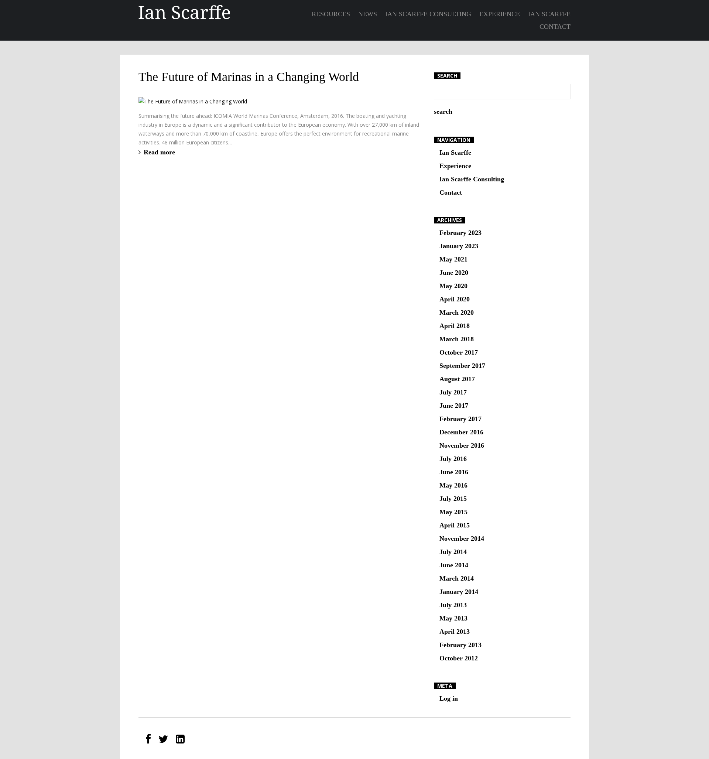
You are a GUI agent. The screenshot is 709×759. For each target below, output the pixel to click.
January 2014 (458, 591)
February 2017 (460, 419)
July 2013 (453, 605)
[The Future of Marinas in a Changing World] (192, 101)
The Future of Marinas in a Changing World (248, 76)
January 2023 (458, 246)
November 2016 (461, 445)
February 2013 (460, 645)
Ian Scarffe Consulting (428, 14)
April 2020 (454, 299)
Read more (159, 152)
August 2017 (457, 379)
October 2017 (458, 352)
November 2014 (461, 538)
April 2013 (454, 631)
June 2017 (453, 405)
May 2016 (453, 485)
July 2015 (453, 498)
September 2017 (462, 365)
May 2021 (453, 259)
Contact (555, 26)
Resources (331, 14)
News (367, 14)
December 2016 (461, 432)
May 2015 (453, 512)
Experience (499, 14)
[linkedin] (180, 739)
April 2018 (454, 325)
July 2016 (453, 458)
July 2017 (453, 392)
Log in (448, 698)
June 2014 (453, 565)
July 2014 (453, 551)
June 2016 (453, 472)
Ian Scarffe (549, 14)
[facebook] (148, 739)
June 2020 (453, 272)
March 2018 (456, 339)
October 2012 (458, 658)
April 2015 (454, 525)
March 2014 (456, 578)
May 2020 (453, 286)
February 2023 (460, 232)
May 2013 (453, 618)
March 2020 (456, 312)
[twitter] (163, 739)
